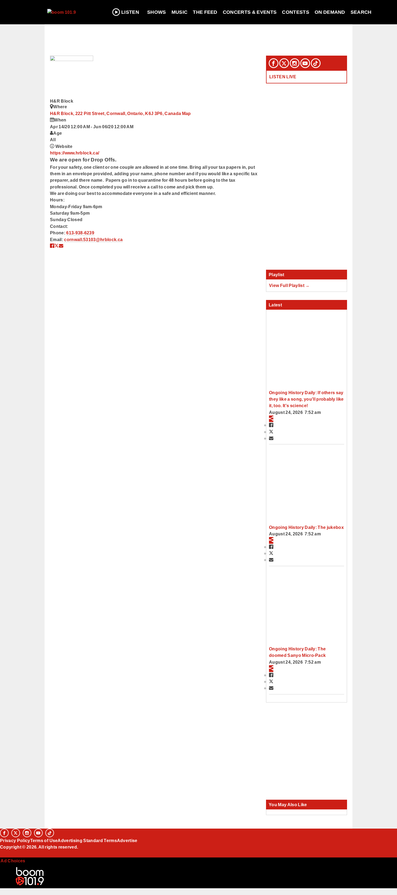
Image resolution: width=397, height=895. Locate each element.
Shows (156, 12)
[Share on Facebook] (52, 246)
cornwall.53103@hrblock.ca (93, 239)
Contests (295, 12)
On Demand (330, 12)
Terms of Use (44, 840)
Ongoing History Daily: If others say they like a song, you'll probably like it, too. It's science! (306, 399)
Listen (130, 12)
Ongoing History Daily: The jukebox (306, 527)
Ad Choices (12, 860)
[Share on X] (56, 246)
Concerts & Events (250, 12)
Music (179, 12)
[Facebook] (273, 63)
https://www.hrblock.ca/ (74, 152)
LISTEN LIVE (283, 76)
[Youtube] (305, 63)
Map (186, 113)
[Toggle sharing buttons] (271, 419)
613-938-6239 (80, 232)
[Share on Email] (61, 246)
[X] (284, 63)
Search (361, 12)
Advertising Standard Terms (87, 840)
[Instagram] (295, 63)
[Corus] (2, 853)
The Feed (205, 12)
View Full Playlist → (289, 285)
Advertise (127, 840)
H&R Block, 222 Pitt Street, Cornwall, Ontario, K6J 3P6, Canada (116, 113)
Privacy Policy (15, 840)
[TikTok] (316, 63)
